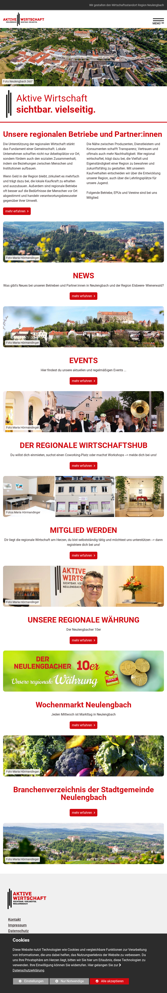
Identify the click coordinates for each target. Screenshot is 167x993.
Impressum (17, 925)
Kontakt (14, 919)
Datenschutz (18, 931)
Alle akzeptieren (107, 981)
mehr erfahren (15, 211)
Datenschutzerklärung (28, 970)
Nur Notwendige (66, 981)
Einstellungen (28, 981)
